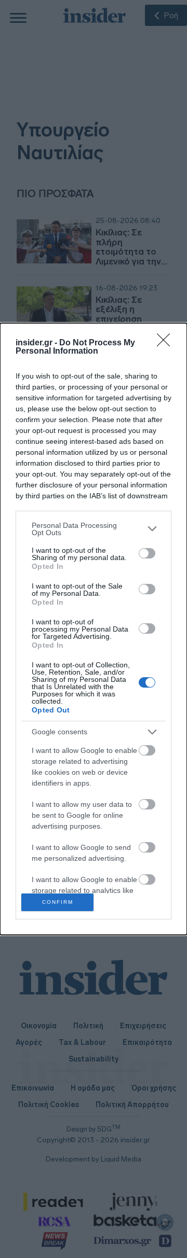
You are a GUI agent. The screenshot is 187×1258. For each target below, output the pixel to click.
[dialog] (93, 629)
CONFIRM (57, 902)
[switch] (147, 553)
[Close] (167, 343)
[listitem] (93, 529)
